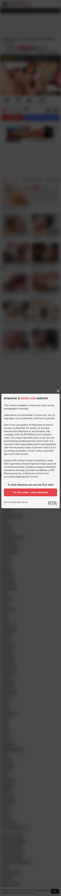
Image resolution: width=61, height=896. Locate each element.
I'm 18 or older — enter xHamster (30, 492)
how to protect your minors (16, 502)
